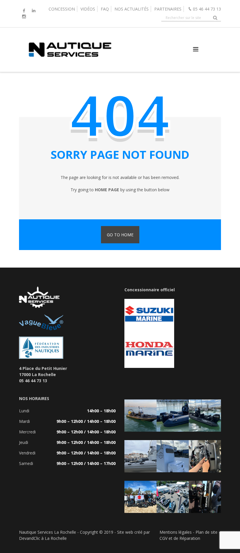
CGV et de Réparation (180, 538)
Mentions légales (176, 532)
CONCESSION (62, 9)
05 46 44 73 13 (207, 9)
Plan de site (206, 532)
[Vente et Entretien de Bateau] (69, 66)
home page (107, 189)
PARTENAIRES (167, 9)
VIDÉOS (87, 9)
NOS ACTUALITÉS (131, 9)
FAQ (105, 9)
